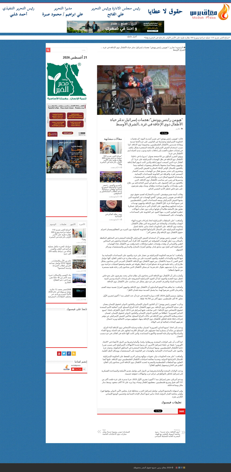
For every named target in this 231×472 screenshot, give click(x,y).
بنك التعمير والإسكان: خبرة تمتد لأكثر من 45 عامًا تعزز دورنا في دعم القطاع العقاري (60, 279)
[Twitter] (64, 353)
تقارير (172, 47)
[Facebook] (69, 353)
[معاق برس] (115, 12)
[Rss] (74, 353)
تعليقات (63, 224)
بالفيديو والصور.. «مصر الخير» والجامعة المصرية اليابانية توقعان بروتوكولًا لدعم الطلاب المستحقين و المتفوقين (111, 189)
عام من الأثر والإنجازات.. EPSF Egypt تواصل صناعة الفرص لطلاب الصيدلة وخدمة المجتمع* (60, 264)
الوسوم (53, 224)
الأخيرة (82, 224)
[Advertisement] (141, 59)
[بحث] (48, 50)
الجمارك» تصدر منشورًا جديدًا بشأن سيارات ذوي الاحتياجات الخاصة (116, 432)
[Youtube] (59, 353)
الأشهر (73, 224)
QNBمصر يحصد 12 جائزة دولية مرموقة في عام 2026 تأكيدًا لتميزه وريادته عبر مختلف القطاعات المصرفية (59, 293)
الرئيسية (180, 47)
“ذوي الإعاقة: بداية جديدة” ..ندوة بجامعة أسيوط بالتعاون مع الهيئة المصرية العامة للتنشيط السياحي (167, 433)
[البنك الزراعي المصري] (115, 26)
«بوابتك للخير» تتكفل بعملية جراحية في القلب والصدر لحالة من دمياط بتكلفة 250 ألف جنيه (59, 250)
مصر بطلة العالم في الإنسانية (113, 215)
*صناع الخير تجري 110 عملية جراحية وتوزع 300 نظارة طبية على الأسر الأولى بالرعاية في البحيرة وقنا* (187, 38)
